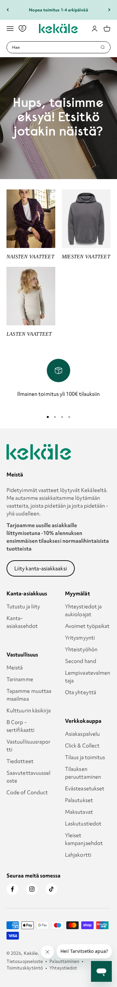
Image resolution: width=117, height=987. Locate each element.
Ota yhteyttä (80, 692)
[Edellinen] (7, 10)
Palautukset (79, 800)
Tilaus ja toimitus (85, 757)
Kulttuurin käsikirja (28, 710)
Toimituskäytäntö (24, 968)
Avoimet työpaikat (87, 626)
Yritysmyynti (80, 637)
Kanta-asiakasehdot (22, 622)
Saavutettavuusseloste (28, 777)
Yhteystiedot (63, 968)
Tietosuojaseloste (24, 961)
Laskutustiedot (83, 823)
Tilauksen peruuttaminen (83, 773)
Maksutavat (79, 812)
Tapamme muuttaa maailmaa (28, 695)
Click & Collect (82, 745)
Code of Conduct (27, 792)
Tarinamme (19, 679)
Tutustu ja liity (23, 606)
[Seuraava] (109, 10)
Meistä (14, 667)
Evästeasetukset (84, 788)
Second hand (80, 661)
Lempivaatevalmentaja (87, 676)
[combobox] (56, 47)
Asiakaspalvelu (82, 734)
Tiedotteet (19, 761)
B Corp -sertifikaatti (20, 726)
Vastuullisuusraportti (28, 745)
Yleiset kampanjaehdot (84, 839)
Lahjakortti (78, 854)
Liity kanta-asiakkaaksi (40, 568)
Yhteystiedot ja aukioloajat (83, 610)
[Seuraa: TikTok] (51, 889)
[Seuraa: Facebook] (12, 889)
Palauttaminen (64, 961)
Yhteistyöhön (81, 649)
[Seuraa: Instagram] (32, 889)
